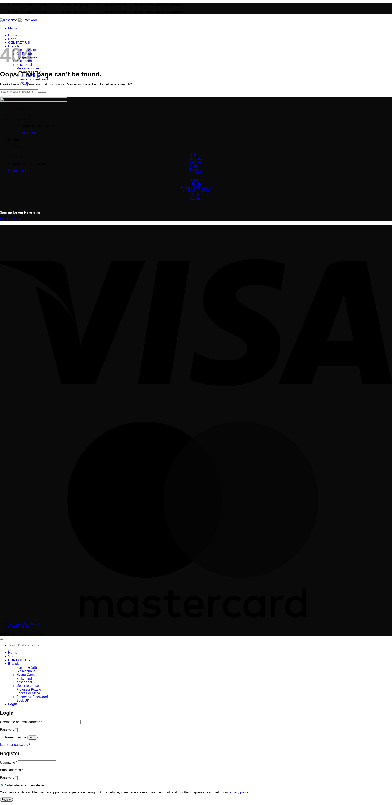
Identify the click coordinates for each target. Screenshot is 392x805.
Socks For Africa (28, 693)
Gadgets (196, 166)
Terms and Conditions (24, 623)
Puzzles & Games (196, 191)
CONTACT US (19, 42)
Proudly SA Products (196, 187)
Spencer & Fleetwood (32, 79)
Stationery (196, 198)
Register (6, 799)
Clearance (196, 158)
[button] (12, 28)
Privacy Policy (18, 627)
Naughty (196, 180)
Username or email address (21, 722)
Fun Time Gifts (26, 667)
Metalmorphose (27, 68)
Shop (12, 39)
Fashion (196, 162)
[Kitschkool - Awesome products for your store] (18, 20)
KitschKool (24, 682)
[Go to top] (1, 639)
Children (196, 155)
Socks (196, 195)
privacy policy (238, 792)
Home (12, 35)
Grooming (196, 169)
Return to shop (18, 170)
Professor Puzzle (28, 689)
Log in (32, 737)
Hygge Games (26, 674)
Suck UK (22, 700)
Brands (14, 663)
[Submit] (9, 95)
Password (8, 729)
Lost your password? (15, 744)
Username (8, 762)
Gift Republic (25, 671)
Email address (11, 770)
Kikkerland (24, 678)
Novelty (196, 184)
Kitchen (196, 173)
